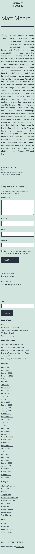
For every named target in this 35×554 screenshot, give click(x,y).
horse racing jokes (7, 359)
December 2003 (7, 437)
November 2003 (7, 440)
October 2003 (6, 443)
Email (3, 229)
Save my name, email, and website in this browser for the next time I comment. (17, 252)
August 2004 (6, 419)
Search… (4, 301)
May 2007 (4, 382)
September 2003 (7, 446)
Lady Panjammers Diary (9, 497)
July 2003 (4, 451)
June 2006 (5, 399)
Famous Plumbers (17, 172)
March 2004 (5, 431)
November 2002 (7, 472)
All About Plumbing (8, 486)
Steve (3, 344)
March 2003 (5, 460)
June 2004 (5, 425)
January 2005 (6, 411)
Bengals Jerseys (7, 347)
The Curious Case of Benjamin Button (14, 330)
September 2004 (7, 416)
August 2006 (5, 393)
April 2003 (5, 457)
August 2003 (5, 448)
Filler (3, 324)
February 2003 (6, 463)
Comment (5, 197)
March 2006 (5, 402)
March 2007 (5, 387)
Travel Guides (6, 515)
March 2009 (5, 370)
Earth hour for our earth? (10, 327)
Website (4, 240)
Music (18, 174)
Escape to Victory (7, 336)
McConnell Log (6, 503)
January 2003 (6, 466)
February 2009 (6, 373)
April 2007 (5, 385)
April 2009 (5, 367)
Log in (3, 523)
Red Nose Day (22, 359)
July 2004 (4, 422)
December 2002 (7, 469)
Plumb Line (5, 506)
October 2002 (6, 475)
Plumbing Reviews (7, 509)
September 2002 (7, 477)
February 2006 (6, 405)
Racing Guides (6, 512)
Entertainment (11, 174)
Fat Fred (4, 492)
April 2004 (5, 428)
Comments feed (7, 529)
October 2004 (6, 414)
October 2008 (6, 379)
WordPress (20, 547)
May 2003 (4, 454)
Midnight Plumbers (12, 542)
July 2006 (4, 396)
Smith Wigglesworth (15, 344)
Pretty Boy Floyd (23, 353)
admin (5, 170)
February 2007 (6, 390)
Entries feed (5, 526)
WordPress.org (6, 532)
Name (4, 219)
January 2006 (6, 408)
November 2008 (7, 376)
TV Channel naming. (8, 333)
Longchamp (20, 347)
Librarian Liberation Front (10, 500)
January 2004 (6, 434)
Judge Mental (6, 495)
